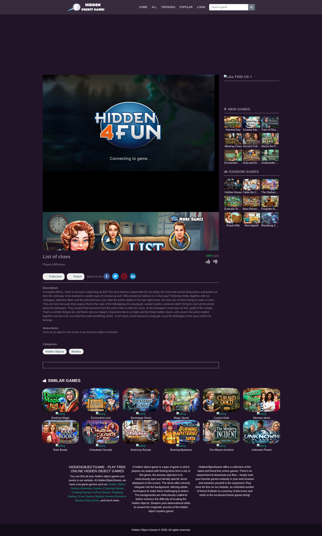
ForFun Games (101, 492)
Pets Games (92, 500)
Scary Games (86, 496)
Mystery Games (104, 496)
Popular (186, 7)
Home (143, 7)
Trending (168, 7)
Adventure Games (91, 488)
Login (201, 7)
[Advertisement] (161, 44)
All (154, 7)
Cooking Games (81, 492)
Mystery (76, 351)
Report (78, 276)
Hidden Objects (54, 351)
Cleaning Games (113, 488)
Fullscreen (55, 276)
